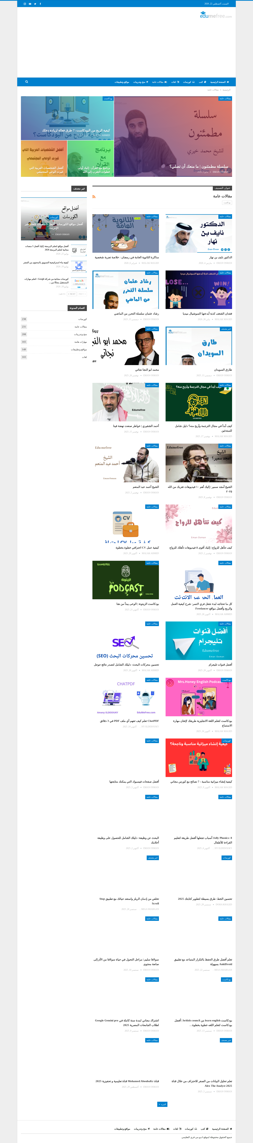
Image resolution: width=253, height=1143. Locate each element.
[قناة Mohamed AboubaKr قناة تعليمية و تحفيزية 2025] (125, 1057)
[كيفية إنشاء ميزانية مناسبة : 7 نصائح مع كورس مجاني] (199, 757)
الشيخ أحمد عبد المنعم (146, 486)
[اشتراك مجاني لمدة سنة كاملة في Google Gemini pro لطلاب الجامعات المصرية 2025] (125, 996)
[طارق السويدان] (199, 346)
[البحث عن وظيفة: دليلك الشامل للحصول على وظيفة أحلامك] (125, 814)
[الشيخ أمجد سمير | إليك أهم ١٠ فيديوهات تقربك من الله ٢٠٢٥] (199, 463)
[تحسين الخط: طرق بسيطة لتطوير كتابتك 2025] (199, 874)
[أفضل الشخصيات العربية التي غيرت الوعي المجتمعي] (44, 158)
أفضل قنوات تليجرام (220, 664)
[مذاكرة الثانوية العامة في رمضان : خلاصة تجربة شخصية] (125, 233)
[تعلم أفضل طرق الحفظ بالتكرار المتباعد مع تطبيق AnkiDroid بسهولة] (199, 935)
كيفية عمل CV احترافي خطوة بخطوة (137, 547)
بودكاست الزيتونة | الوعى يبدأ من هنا (137, 603)
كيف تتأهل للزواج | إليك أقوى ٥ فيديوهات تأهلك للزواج (200, 547)
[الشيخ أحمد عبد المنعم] (125, 463)
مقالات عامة (157, 82)
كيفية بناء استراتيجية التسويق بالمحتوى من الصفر (46, 262)
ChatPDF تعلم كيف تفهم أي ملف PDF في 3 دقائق (129, 720)
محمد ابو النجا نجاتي (147, 369)
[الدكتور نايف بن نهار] (199, 233)
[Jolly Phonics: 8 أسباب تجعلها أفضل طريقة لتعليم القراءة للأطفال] (199, 814)
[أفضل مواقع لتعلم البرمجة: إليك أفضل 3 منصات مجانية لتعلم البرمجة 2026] (79, 250)
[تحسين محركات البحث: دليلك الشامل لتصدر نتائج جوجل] (125, 640)
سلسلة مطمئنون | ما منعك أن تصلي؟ (198, 166)
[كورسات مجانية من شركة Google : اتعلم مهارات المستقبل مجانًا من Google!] (79, 283)
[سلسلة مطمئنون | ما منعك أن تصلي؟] (173, 136)
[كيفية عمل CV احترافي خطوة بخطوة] (125, 523)
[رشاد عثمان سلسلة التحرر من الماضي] (125, 289)
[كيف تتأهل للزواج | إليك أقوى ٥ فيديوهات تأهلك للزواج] (199, 523)
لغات (173, 82)
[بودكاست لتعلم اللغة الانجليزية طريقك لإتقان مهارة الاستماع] (199, 697)
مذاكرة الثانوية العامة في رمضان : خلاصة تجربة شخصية (127, 257)
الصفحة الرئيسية (218, 82)
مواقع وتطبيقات (122, 82)
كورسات (187, 82)
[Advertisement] (126, 46)
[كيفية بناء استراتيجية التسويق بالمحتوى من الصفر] (79, 267)
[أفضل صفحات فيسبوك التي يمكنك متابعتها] (125, 757)
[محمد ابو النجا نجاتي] (125, 346)
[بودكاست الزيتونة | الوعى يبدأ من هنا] (125, 580)
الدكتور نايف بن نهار (220, 257)
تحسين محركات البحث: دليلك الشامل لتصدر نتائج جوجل (126, 664)
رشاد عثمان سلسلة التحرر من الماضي (136, 313)
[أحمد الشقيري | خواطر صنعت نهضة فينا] (125, 402)
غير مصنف (226, 328)
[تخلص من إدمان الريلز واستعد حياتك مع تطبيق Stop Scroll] (125, 874)
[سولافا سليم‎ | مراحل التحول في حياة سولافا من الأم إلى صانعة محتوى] (125, 935)
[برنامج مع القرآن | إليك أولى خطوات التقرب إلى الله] (90, 158)
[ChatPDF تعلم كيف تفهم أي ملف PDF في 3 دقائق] (125, 697)
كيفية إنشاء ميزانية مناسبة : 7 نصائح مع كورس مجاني (201, 781)
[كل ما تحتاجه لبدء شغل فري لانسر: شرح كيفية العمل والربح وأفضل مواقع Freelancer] (199, 580)
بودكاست (108, 98)
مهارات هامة (80, 341)
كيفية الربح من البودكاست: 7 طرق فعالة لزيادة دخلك (76, 130)
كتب (201, 82)
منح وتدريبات (139, 82)
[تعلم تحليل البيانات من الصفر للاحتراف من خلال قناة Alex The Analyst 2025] (199, 1057)
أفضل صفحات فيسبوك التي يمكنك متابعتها (134, 781)
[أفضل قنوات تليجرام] (199, 640)
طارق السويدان (223, 369)
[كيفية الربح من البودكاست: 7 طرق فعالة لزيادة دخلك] (67, 118)
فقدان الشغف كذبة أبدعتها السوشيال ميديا (207, 313)
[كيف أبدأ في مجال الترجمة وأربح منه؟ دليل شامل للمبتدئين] (199, 402)
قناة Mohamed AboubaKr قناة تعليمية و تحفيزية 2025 (127, 1081)
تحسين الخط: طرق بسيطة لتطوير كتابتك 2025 (205, 898)
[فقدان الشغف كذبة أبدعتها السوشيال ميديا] (199, 289)
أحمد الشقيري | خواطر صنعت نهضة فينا (136, 426)
